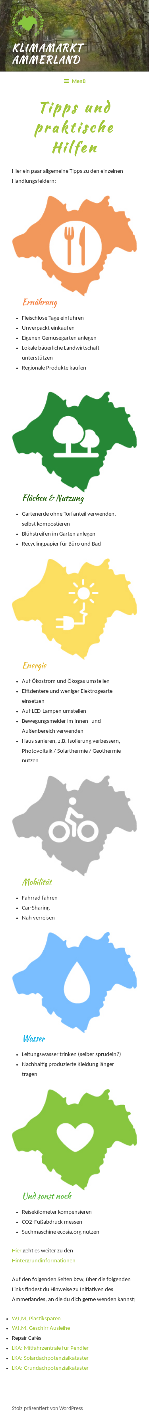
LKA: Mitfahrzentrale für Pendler (50, 1348)
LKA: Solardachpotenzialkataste (49, 1358)
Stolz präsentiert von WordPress (47, 1409)
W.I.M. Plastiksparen (36, 1319)
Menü (79, 82)
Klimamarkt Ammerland (47, 54)
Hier (16, 1251)
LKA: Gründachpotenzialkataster (50, 1368)
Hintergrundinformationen (43, 1261)
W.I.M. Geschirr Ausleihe (41, 1328)
